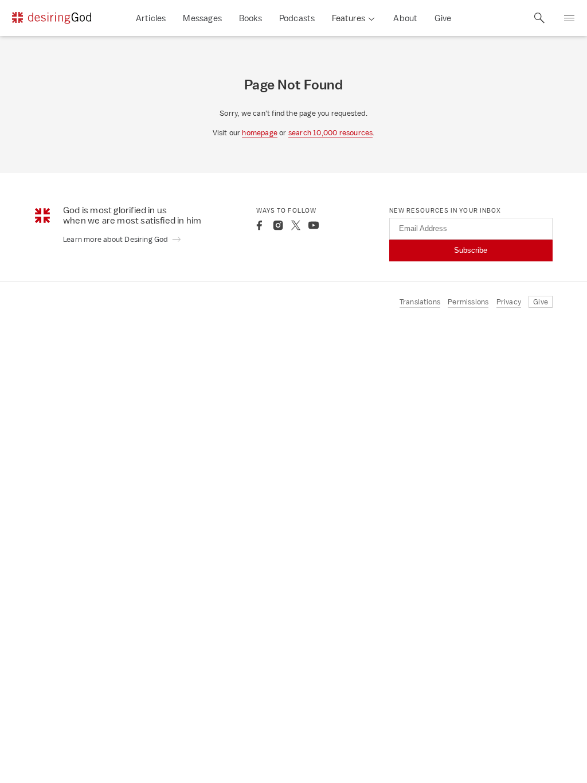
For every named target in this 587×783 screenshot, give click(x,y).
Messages (202, 18)
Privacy (508, 302)
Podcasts (297, 18)
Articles (151, 18)
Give (443, 18)
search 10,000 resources (330, 133)
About (405, 18)
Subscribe (470, 250)
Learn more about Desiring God (116, 239)
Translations (420, 302)
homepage (259, 133)
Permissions (468, 302)
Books (250, 18)
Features (348, 18)
